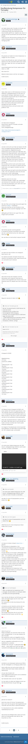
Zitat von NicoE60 (9, 489)
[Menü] (26, 1)
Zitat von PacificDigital (10, 588)
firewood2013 (17, 188)
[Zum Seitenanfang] (25, 742)
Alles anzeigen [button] (14, 335)
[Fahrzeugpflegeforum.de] (10, 1)
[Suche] (18, 1)
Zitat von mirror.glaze (10, 517)
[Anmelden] (22, 2)
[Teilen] (26, 15)
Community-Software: (14, 741)
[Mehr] (25, 25)
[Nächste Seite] (18, 730)
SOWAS (9, 205)
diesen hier (19, 543)
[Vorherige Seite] (9, 730)
